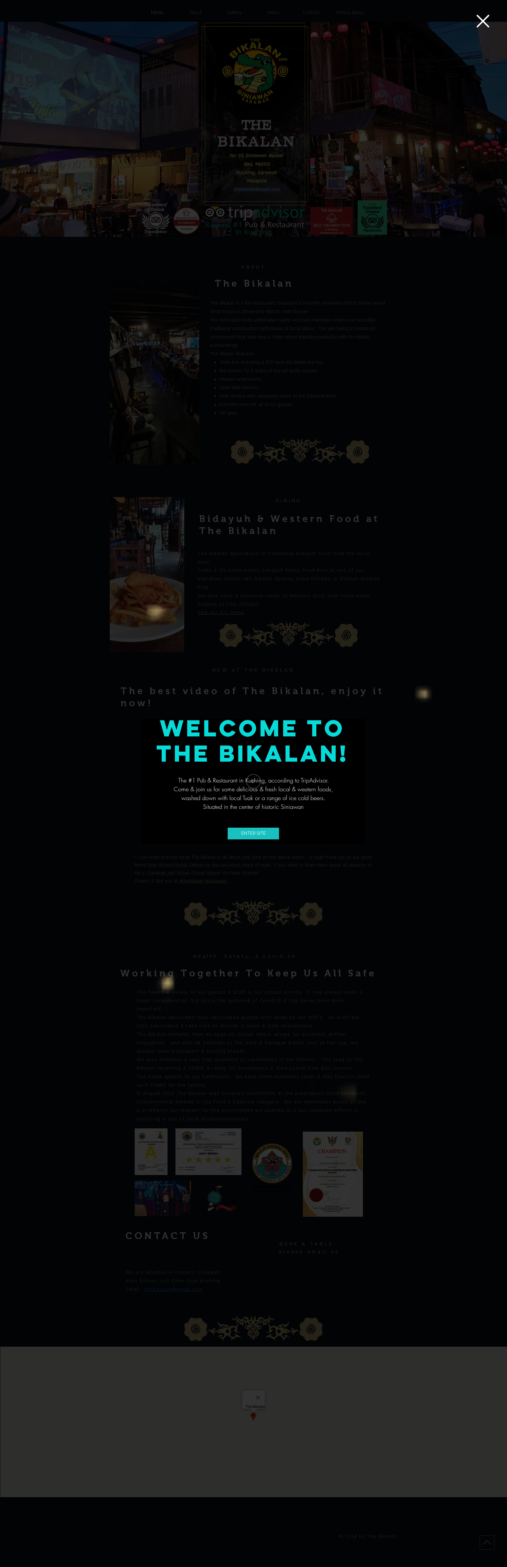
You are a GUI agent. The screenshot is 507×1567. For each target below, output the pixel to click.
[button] (482, 21)
